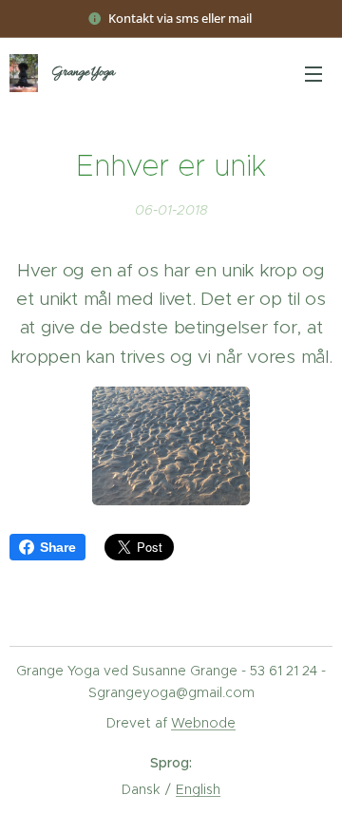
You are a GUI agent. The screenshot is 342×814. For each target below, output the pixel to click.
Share (58, 547)
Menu (313, 73)
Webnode (203, 722)
